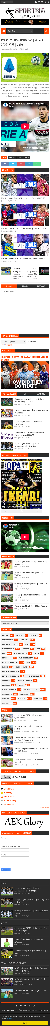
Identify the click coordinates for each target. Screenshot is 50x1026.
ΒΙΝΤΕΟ (11, 157)
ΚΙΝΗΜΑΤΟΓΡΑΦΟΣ (9, 690)
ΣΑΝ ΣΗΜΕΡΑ (7, 703)
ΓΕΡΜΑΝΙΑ (6, 685)
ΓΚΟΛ (19, 157)
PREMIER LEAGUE (33, 676)
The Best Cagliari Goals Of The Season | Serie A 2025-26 (23, 228)
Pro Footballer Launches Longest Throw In (31, 990)
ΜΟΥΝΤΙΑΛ (24, 694)
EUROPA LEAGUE (8, 649)
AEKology (8, 793)
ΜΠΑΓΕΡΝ (21, 699)
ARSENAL (5, 635)
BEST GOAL (24, 640)
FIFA (4, 653)
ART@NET (19, 635)
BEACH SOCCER (7, 640)
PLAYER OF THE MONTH (10, 671)
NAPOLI (5, 667)
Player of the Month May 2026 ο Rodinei (30, 606)
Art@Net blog (10, 800)
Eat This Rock (10, 797)
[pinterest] (45, 2)
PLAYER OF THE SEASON (10, 676)
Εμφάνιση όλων (44, 807)
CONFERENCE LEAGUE (9, 644)
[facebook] (36, 2)
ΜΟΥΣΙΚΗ (5, 699)
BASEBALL (34, 635)
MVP (28, 662)
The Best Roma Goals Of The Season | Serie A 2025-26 (23, 198)
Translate (9, 345)
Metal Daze (9, 789)
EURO (27, 644)
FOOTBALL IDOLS (20, 653)
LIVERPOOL (6, 658)
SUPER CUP (6, 680)
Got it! (25, 1023)
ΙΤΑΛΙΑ (26, 157)
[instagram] (48, 2)
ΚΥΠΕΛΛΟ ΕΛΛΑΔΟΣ (31, 690)
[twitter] (39, 2)
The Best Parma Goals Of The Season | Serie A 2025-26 (23, 258)
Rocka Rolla (9, 804)
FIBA (38, 649)
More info (9, 1019)
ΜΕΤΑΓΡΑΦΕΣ (7, 694)
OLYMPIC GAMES (22, 667)
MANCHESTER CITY (26, 658)
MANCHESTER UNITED (10, 662)
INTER (36, 653)
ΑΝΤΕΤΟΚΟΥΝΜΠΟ (25, 680)
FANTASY (25, 649)
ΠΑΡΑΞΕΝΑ (38, 699)
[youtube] (42, 2)
